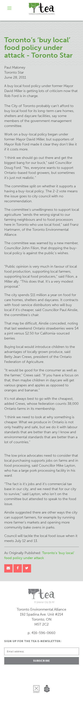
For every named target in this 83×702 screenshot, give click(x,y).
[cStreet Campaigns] (37, 679)
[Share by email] (8, 568)
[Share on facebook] (18, 568)
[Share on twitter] (27, 568)
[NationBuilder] (46, 679)
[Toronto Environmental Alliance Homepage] (42, 8)
